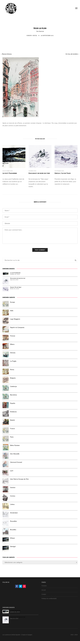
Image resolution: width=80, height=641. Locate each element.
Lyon (11, 470)
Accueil (44, 590)
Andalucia (13, 411)
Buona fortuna (7, 54)
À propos (44, 585)
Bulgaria (13, 378)
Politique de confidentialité (49, 598)
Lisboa (12, 504)
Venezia (12, 353)
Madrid (12, 420)
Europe (29, 35)
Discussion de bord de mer (39, 173)
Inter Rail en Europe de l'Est (19, 479)
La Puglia (13, 361)
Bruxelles (13, 529)
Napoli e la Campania (17, 327)
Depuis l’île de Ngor (63, 173)
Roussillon (13, 521)
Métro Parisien (15, 445)
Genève (12, 487)
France (12, 428)
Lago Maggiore (15, 319)
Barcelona (13, 395)
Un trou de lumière (72, 54)
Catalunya (13, 386)
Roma (35, 35)
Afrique (12, 538)
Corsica (12, 496)
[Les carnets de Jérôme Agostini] (10, 8)
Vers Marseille (14, 454)
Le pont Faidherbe (9, 173)
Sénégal (13, 546)
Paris (11, 437)
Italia (11, 310)
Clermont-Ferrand (16, 462)
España (12, 403)
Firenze (12, 336)
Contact (44, 594)
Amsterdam (14, 513)
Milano (12, 344)
